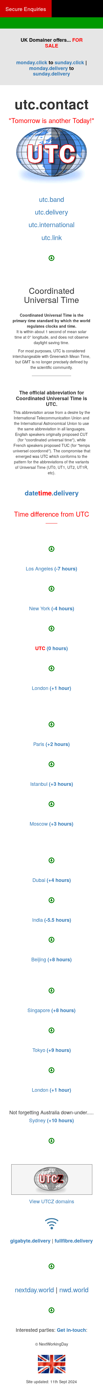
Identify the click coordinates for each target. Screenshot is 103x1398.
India (51, 919)
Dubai (51, 879)
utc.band (51, 199)
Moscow (51, 823)
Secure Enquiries (25, 8)
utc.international (51, 224)
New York (51, 608)
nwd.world (73, 1289)
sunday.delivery (51, 73)
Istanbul (51, 783)
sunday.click (69, 62)
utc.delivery (51, 211)
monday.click (31, 62)
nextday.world (34, 1289)
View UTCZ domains (51, 1201)
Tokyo (51, 1049)
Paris (51, 743)
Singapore (51, 1009)
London (51, 687)
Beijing (51, 959)
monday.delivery (48, 68)
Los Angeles (51, 568)
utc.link (51, 237)
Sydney (51, 1120)
